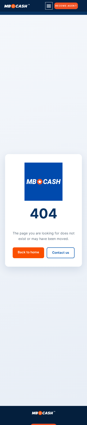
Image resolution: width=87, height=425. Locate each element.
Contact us (60, 253)
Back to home (28, 252)
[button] (49, 6)
